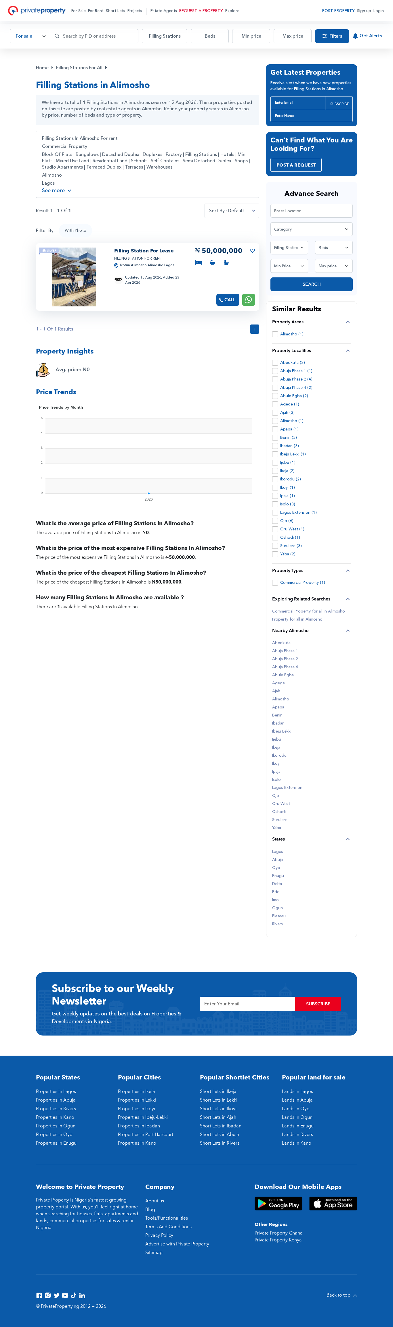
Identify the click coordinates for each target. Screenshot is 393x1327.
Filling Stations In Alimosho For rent (80, 138)
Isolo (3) (287, 504)
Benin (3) (288, 437)
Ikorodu (279, 756)
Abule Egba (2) (294, 396)
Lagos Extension (287, 788)
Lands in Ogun (297, 1117)
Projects (134, 10)
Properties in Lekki (137, 1100)
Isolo (276, 780)
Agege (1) (289, 404)
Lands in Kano (296, 1143)
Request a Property (201, 10)
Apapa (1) (289, 429)
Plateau (279, 916)
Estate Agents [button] (163, 10)
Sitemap (154, 1252)
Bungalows (87, 154)
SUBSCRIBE (339, 104)
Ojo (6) (286, 521)
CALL (229, 300)
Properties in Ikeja (136, 1091)
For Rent (96, 10)
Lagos (48, 183)
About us (154, 1201)
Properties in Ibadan (139, 1126)
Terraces (134, 167)
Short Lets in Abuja (219, 1134)
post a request (296, 165)
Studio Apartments (62, 167)
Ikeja (276, 747)
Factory (174, 154)
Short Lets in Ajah (218, 1117)
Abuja (277, 860)
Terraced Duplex (103, 167)
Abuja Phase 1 (285, 651)
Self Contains (165, 161)
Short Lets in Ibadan (220, 1126)
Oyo (276, 868)
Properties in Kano (55, 1117)
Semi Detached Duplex (207, 161)
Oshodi (279, 812)
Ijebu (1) (287, 462)
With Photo (75, 230)
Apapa (278, 707)
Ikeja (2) (287, 471)
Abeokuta (281, 643)
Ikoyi (276, 764)
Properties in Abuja (56, 1100)
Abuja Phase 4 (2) (296, 387)
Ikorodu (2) (290, 479)
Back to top (339, 1295)
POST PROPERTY (338, 10)
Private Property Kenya (278, 1240)
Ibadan (278, 723)
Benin (277, 715)
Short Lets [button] (115, 10)
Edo (276, 892)
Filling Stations (201, 154)
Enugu (278, 876)
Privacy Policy (159, 1235)
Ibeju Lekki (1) (293, 454)
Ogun (277, 908)
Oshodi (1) (290, 537)
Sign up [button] (364, 10)
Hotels (227, 154)
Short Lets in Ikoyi (218, 1109)
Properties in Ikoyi (136, 1109)
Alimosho (52, 175)
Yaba (276, 828)
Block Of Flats (57, 154)
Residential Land (110, 161)
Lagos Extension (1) (298, 512)
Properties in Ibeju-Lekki (143, 1117)
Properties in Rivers (56, 1109)
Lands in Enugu (298, 1126)
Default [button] (236, 211)
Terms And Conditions (168, 1227)
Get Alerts (371, 36)
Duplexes (152, 154)
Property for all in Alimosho (297, 619)
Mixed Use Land (72, 161)
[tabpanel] (73, 277)
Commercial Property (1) (302, 582)
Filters (335, 36)
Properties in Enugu (56, 1143)
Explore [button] (232, 10)
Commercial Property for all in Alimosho (308, 611)
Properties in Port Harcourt (145, 1134)
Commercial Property (64, 146)
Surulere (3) (291, 545)
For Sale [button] (78, 10)
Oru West (281, 804)
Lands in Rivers (297, 1134)
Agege (278, 683)
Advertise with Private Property (177, 1244)
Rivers (277, 924)
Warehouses (159, 167)
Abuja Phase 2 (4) (296, 379)
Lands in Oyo (296, 1109)
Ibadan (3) (289, 446)
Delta (277, 884)
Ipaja (276, 772)
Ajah (276, 691)
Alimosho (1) (292, 334)
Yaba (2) (287, 554)
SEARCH (312, 284)
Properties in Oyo (54, 1134)
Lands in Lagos (297, 1091)
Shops (241, 161)
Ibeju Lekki (281, 731)
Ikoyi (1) (287, 487)
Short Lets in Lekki (218, 1100)
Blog (150, 1209)
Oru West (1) (292, 529)
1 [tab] (74, 301)
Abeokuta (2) (292, 362)
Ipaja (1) (287, 496)
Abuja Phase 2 (285, 659)
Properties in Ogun (55, 1126)
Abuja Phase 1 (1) (296, 371)
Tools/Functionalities (166, 1218)
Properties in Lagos (56, 1091)
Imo (275, 900)
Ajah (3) (287, 412)
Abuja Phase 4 (285, 667)
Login (378, 10)
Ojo (275, 796)
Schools (139, 161)
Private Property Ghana (279, 1233)
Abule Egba (283, 675)
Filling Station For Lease (144, 250)
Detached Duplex (120, 154)
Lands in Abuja (297, 1100)
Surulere (279, 820)
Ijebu (276, 739)
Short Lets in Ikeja (218, 1091)
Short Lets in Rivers (219, 1143)
